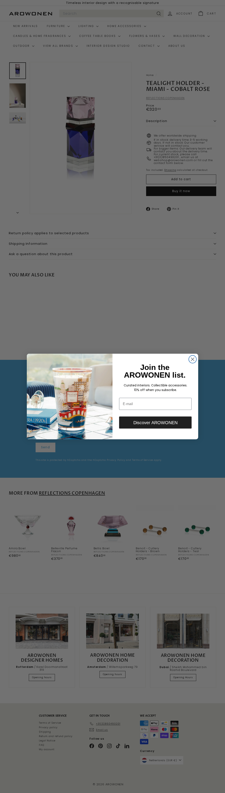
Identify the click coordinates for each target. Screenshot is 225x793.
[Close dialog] (192, 359)
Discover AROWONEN (155, 422)
